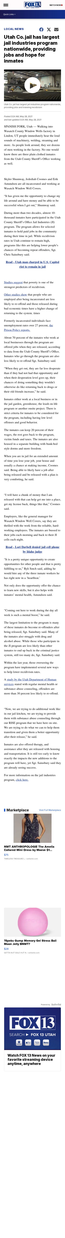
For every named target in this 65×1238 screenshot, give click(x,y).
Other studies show (15, 294)
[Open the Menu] (5, 5)
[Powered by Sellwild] (56, 1004)
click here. (22, 780)
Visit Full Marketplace (50, 810)
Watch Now (55, 5)
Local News (14, 29)
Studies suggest (13, 282)
